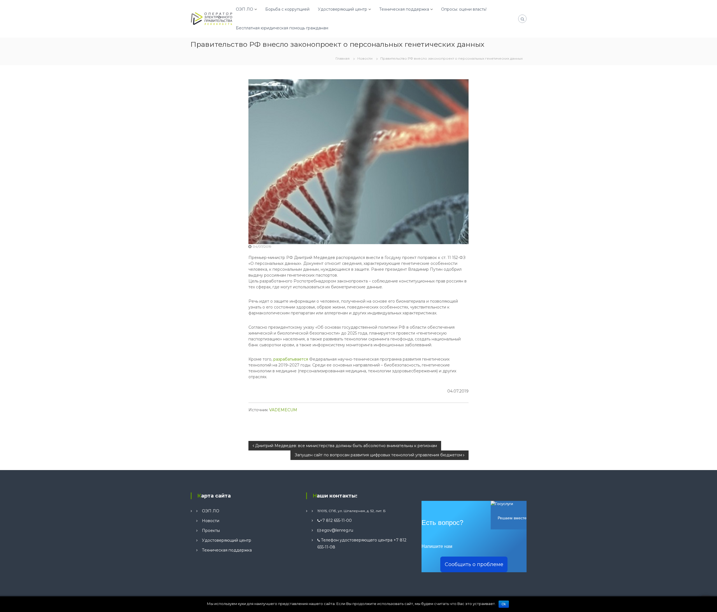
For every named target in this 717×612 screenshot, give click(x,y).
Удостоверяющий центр (342, 9)
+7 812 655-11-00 (336, 520)
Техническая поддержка (404, 9)
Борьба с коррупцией (287, 9)
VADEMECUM (283, 409)
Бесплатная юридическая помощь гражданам (282, 28)
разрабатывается (290, 359)
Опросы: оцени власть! (463, 9)
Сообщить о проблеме (474, 564)
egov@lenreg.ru (337, 530)
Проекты (211, 530)
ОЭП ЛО (244, 9)
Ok (504, 604)
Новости (365, 58)
